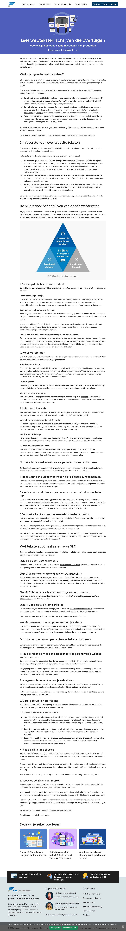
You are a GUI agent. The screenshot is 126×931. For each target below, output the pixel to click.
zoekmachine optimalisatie (81, 609)
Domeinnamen (89, 911)
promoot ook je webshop (81, 629)
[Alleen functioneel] (123, 926)
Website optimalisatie (42, 815)
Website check (89, 902)
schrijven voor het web (41, 415)
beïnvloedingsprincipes (33, 113)
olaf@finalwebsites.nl (65, 893)
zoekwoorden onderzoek (70, 565)
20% (50, 190)
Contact (86, 915)
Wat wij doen (28, 4)
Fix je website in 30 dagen (105, 4)
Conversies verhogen (92, 898)
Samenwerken (61, 4)
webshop (84, 397)
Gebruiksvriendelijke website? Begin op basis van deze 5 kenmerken (61, 855)
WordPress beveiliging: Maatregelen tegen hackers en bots (92, 855)
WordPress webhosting (92, 907)
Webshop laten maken (92, 894)
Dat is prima (55, 928)
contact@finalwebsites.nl (67, 915)
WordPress (44, 4)
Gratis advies (81, 4)
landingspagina (34, 664)
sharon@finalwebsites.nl (67, 903)
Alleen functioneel (69, 928)
